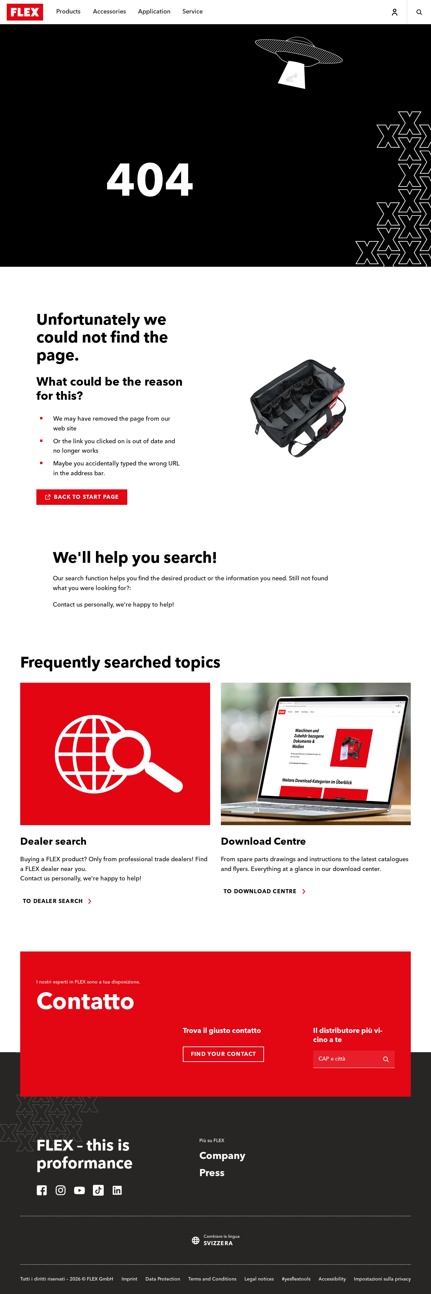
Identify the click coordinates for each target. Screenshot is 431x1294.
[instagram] (60, 1190)
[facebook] (41, 1190)
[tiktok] (98, 1190)
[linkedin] (117, 1190)
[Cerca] (419, 12)
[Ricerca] (386, 1059)
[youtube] (79, 1190)
